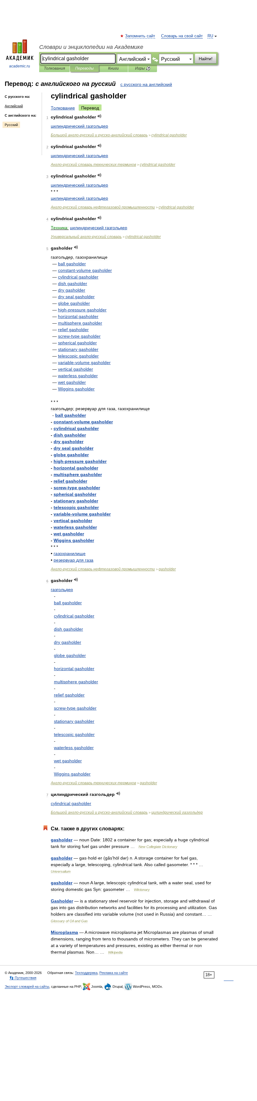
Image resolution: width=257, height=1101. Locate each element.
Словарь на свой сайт (182, 36)
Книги (113, 68)
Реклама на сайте (113, 973)
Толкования (54, 68)
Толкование (63, 107)
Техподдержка (86, 973)
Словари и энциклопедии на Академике (91, 47)
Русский (11, 125)
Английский (14, 106)
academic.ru (19, 66)
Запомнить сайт (140, 36)
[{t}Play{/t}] (99, 116)
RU (210, 36)
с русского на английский (146, 84)
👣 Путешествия (22, 978)
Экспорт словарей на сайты (27, 986)
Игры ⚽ (142, 68)
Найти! (205, 58)
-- (99, 135)
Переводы (84, 68)
